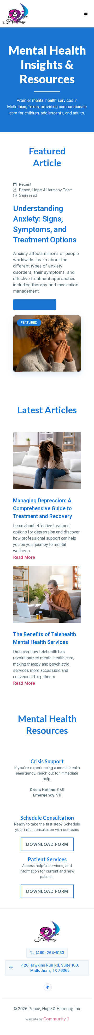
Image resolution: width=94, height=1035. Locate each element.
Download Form (47, 844)
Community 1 (56, 1018)
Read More (24, 683)
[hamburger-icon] (85, 14)
